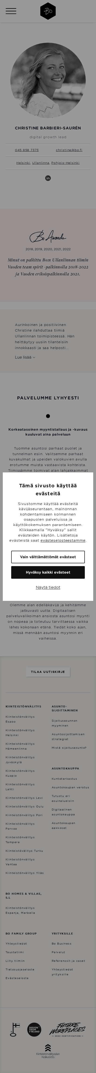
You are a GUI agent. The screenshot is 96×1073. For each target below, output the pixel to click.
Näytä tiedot (48, 587)
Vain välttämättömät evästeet (48, 557)
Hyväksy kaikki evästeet (48, 572)
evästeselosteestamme (63, 540)
